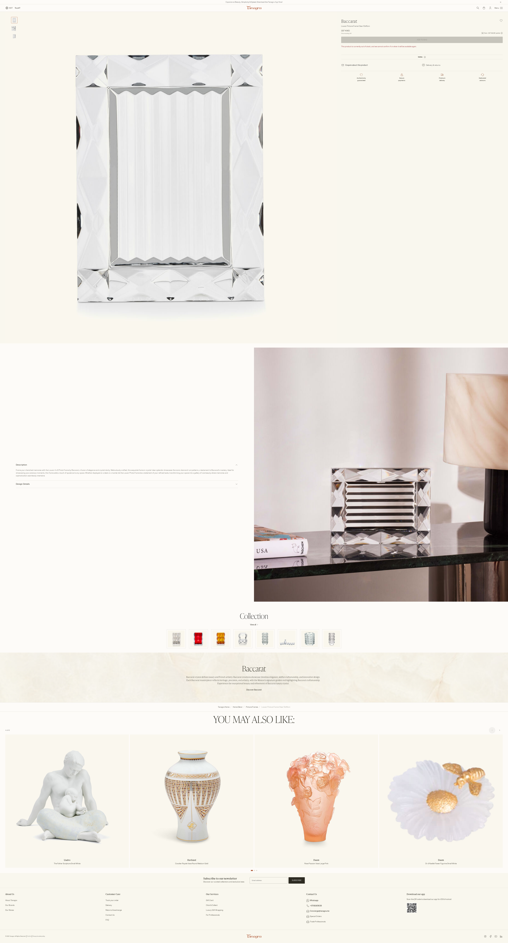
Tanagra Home (223, 707)
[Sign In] (490, 8)
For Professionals (213, 915)
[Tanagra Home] (254, 7)
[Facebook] (490, 936)
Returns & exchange (114, 910)
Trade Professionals (318, 921)
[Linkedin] (501, 936)
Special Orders (316, 916)
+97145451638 (316, 905)
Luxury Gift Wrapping (214, 910)
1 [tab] (252, 870)
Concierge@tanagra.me (319, 911)
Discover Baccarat (254, 690)
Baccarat (349, 21)
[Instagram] (485, 936)
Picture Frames (252, 707)
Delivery (109, 905)
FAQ (107, 920)
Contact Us (110, 915)
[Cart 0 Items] (484, 8)
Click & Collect (211, 905)
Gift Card (209, 900)
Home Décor (237, 707)
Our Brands (10, 905)
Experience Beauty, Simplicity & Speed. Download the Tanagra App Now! (254, 2)
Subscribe (296, 880)
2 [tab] (254, 870)
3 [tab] (256, 870)
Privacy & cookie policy (38, 936)
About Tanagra (11, 900)
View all (253, 624)
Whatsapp (314, 900)
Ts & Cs (29, 936)
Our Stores (9, 910)
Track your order (112, 900)
